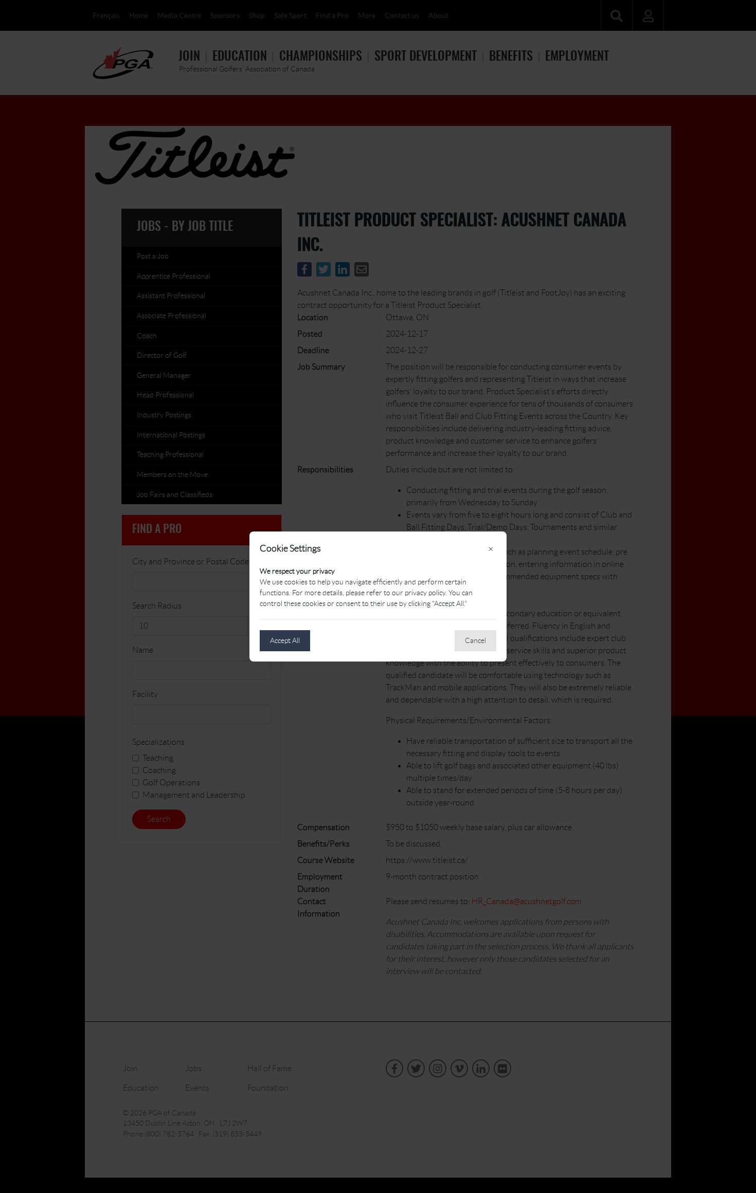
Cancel (475, 640)
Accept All (285, 640)
